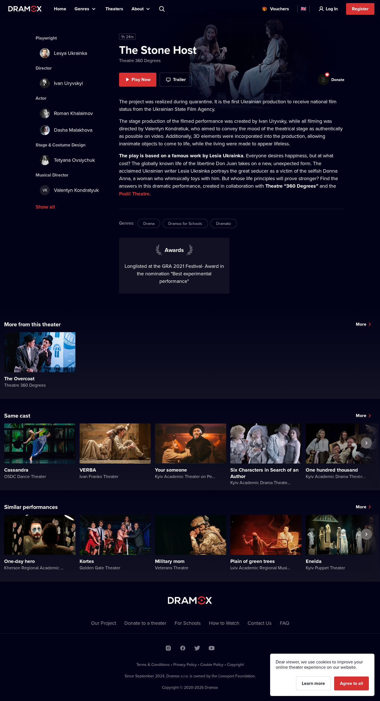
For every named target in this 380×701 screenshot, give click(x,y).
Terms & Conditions (153, 664)
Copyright (235, 664)
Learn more (313, 683)
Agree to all (351, 683)
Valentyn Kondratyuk (71, 190)
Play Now (141, 79)
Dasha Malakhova (73, 129)
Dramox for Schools (185, 223)
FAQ (284, 622)
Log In (332, 9)
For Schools (188, 622)
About (138, 9)
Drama (148, 223)
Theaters (114, 9)
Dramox (25, 8)
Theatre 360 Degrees (140, 60)
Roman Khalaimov (73, 113)
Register (360, 9)
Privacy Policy (185, 664)
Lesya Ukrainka (70, 53)
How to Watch (224, 622)
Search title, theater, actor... (162, 9)
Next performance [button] (366, 455)
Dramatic (223, 223)
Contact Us (260, 622)
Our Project (103, 622)
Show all (45, 206)
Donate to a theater (145, 622)
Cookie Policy (211, 664)
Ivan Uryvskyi (68, 83)
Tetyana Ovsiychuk (74, 159)
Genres (82, 9)
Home (60, 9)
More (361, 324)
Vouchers (279, 9)
